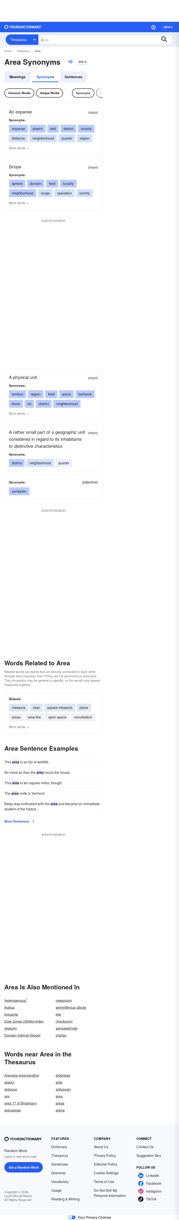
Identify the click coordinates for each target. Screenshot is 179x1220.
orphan (61, 1035)
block (16, 403)
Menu (168, 27)
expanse (18, 128)
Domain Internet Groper (22, 1035)
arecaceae (12, 1110)
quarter (66, 138)
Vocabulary (60, 1181)
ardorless (63, 1075)
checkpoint (64, 1021)
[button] (153, 27)
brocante (11, 1014)
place (84, 707)
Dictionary (59, 1146)
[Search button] (166, 39)
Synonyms (45, 76)
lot (29, 403)
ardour (9, 1082)
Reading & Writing (65, 1198)
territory (17, 394)
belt (53, 128)
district (68, 128)
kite (58, 1014)
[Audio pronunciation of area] (70, 61)
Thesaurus (18, 39)
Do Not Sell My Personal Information (110, 1193)
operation (64, 193)
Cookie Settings (106, 1172)
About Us (101, 1146)
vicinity (84, 193)
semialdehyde (66, 1028)
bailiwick (85, 394)
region (85, 138)
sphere (17, 183)
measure (18, 707)
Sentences (73, 76)
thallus (9, 1007)
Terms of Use (104, 1181)
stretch (38, 128)
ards (59, 1082)
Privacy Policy (105, 1155)
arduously (63, 1089)
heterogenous (15, 1000)
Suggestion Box (148, 1155)
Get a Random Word (24, 1167)
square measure (59, 707)
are (6, 1096)
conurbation (83, 717)
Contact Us (145, 1146)
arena (66, 394)
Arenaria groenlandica (21, 1075)
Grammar (58, 1172)
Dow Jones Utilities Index (24, 1021)
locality (86, 128)
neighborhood (43, 138)
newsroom (64, 1000)
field (52, 183)
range (45, 193)
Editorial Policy (105, 1164)
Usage (56, 1190)
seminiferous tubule (71, 1007)
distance (18, 138)
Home (8, 51)
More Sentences (16, 821)
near (36, 707)
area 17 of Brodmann (20, 1103)
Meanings (17, 76)
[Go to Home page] (22, 27)
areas (16, 717)
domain (35, 183)
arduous (10, 1089)
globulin (10, 1028)
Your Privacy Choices (94, 1217)
